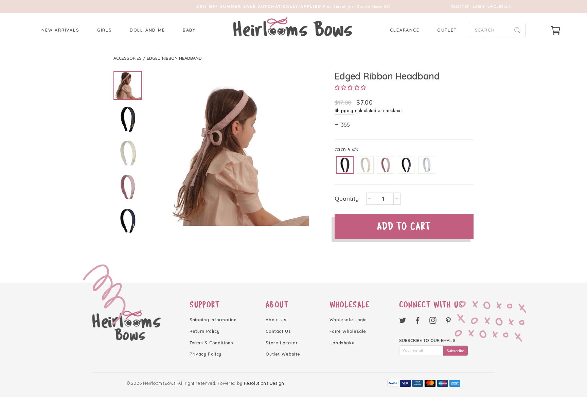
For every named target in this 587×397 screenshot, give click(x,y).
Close (293, 230)
